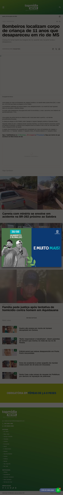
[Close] (61, 228)
